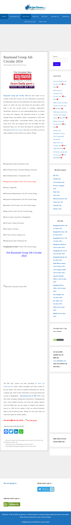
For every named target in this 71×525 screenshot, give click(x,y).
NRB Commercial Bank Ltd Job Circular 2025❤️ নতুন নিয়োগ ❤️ (60, 105)
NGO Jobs (44, 16)
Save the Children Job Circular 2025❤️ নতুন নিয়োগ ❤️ (60, 84)
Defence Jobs (42, 21)
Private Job (31, 440)
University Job (55, 16)
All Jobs (4, 16)
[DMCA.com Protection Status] (58, 340)
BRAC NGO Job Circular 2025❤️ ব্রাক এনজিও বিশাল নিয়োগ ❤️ (59, 145)
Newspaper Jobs (23, 440)
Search (55, 56)
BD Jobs (55, 175)
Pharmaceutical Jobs (30, 21)
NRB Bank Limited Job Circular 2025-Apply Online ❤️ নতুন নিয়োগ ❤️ (60, 115)
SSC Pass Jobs (39, 440)
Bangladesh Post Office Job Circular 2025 (59, 288)
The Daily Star (7, 442)
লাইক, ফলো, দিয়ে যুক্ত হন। (10, 483)
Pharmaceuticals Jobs (60, 199)
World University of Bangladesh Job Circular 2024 (19, 444)
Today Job (15, 442)
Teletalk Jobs (65, 16)
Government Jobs (14, 16)
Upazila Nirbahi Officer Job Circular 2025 (59, 279)
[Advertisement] (35, 37)
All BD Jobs (57, 179)
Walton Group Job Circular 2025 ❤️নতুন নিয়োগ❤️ (59, 124)
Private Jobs (26, 16)
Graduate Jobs (14, 440)
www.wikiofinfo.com (59, 361)
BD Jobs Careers (17, 130)
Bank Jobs (35, 16)
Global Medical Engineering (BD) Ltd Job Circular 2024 (20, 446)
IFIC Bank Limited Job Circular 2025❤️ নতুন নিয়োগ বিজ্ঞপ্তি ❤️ (60, 155)
